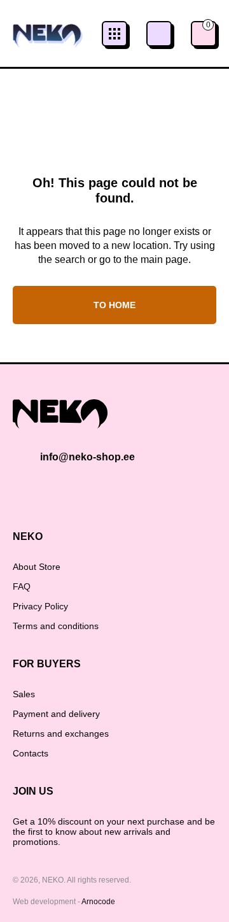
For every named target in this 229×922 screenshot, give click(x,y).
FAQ (22, 586)
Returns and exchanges (61, 733)
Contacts (30, 753)
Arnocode (98, 901)
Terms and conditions (56, 626)
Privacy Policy (40, 606)
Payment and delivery (56, 714)
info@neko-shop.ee (87, 456)
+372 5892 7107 (159, 33)
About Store (36, 567)
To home (114, 305)
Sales (24, 694)
